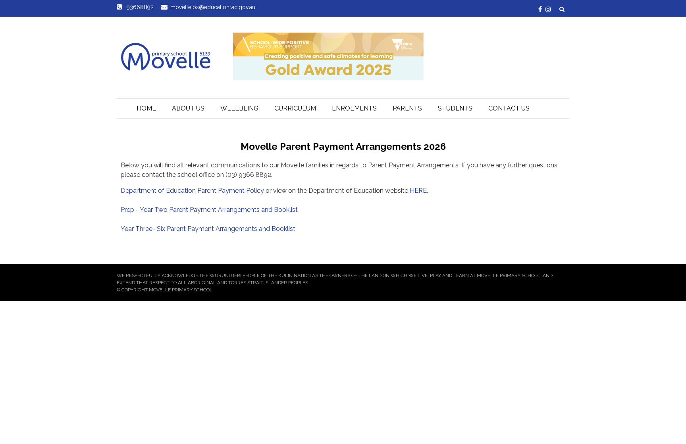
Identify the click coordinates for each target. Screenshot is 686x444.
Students (455, 108)
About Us (188, 108)
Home (146, 108)
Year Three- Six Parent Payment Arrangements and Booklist (208, 229)
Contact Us (509, 108)
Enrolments (354, 108)
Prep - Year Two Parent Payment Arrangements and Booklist (209, 209)
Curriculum (295, 108)
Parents (407, 108)
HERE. (419, 190)
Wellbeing (239, 108)
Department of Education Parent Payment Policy (193, 190)
